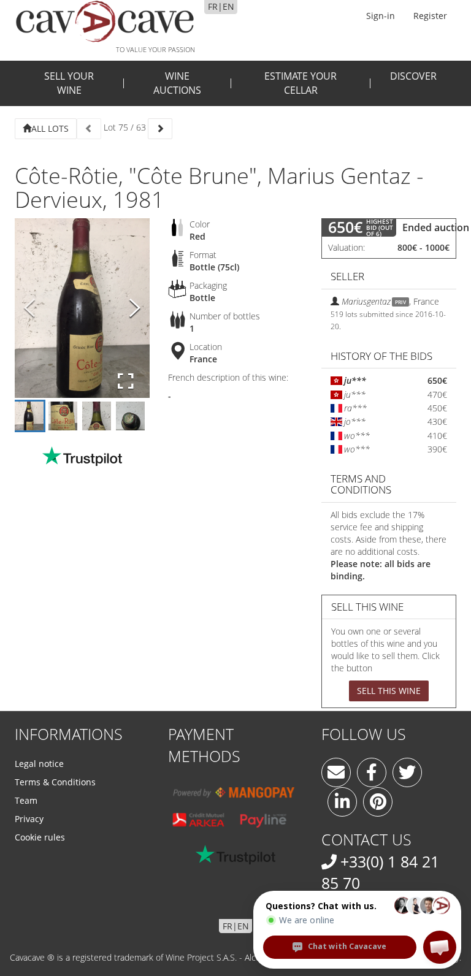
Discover (413, 76)
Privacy (29, 819)
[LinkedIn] (342, 802)
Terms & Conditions (55, 782)
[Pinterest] (377, 802)
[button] (439, 947)
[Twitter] (407, 772)
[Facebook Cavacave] (371, 772)
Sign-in (380, 15)
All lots (50, 128)
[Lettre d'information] (336, 772)
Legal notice (39, 763)
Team (26, 800)
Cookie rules (40, 837)
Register (430, 15)
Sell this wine (389, 690)
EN (228, 6)
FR (213, 6)
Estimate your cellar (300, 83)
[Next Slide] (135, 308)
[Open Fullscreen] (126, 381)
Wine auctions (177, 83)
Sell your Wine (69, 83)
